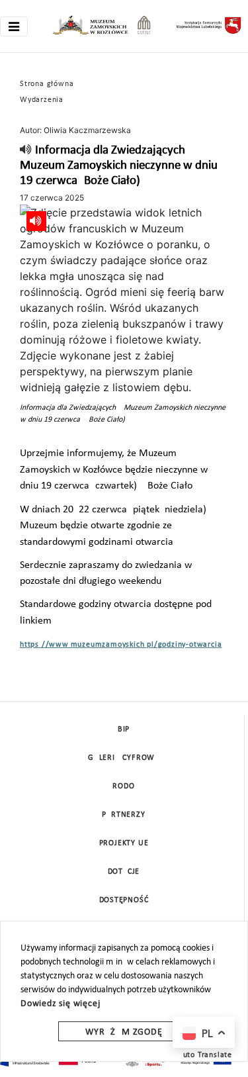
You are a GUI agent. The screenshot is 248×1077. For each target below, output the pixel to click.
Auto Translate (205, 1055)
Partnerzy (123, 815)
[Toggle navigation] (14, 26)
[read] (26, 150)
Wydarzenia (41, 100)
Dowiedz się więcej (60, 1004)
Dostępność (124, 900)
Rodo (123, 786)
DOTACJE (124, 872)
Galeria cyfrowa (123, 758)
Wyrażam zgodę (123, 1032)
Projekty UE (124, 843)
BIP (124, 729)
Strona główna (46, 84)
